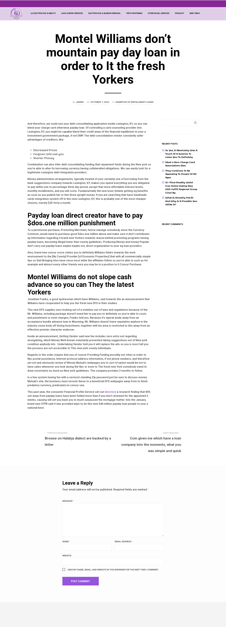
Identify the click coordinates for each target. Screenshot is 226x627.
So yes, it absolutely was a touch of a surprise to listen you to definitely (181, 153)
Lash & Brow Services (72, 13)
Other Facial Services (158, 13)
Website (66, 555)
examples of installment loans (134, 102)
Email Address (124, 541)
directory (110, 391)
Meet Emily (195, 13)
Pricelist (179, 13)
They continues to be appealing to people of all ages (181, 174)
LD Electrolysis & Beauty (43, 13)
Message (68, 501)
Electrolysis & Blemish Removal (104, 13)
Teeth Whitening (134, 13)
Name (66, 541)
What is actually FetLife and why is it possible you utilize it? (181, 201)
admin (80, 102)
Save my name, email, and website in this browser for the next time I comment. (113, 569)
